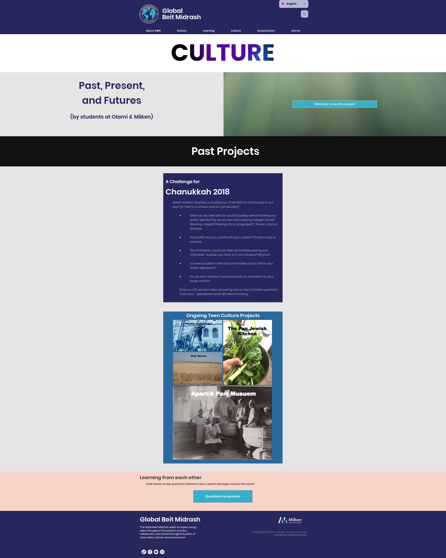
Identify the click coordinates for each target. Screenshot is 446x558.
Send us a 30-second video (198, 290)
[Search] (304, 14)
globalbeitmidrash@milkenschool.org (222, 294)
